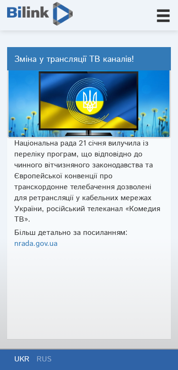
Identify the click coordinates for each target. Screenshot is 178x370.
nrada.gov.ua (35, 243)
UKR (23, 359)
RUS (44, 359)
